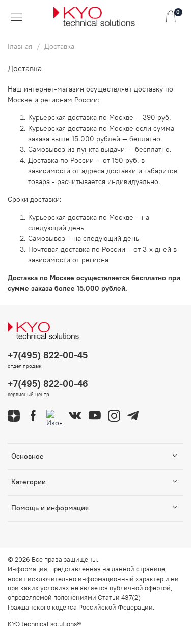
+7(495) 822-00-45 (48, 355)
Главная (20, 46)
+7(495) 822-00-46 (48, 383)
